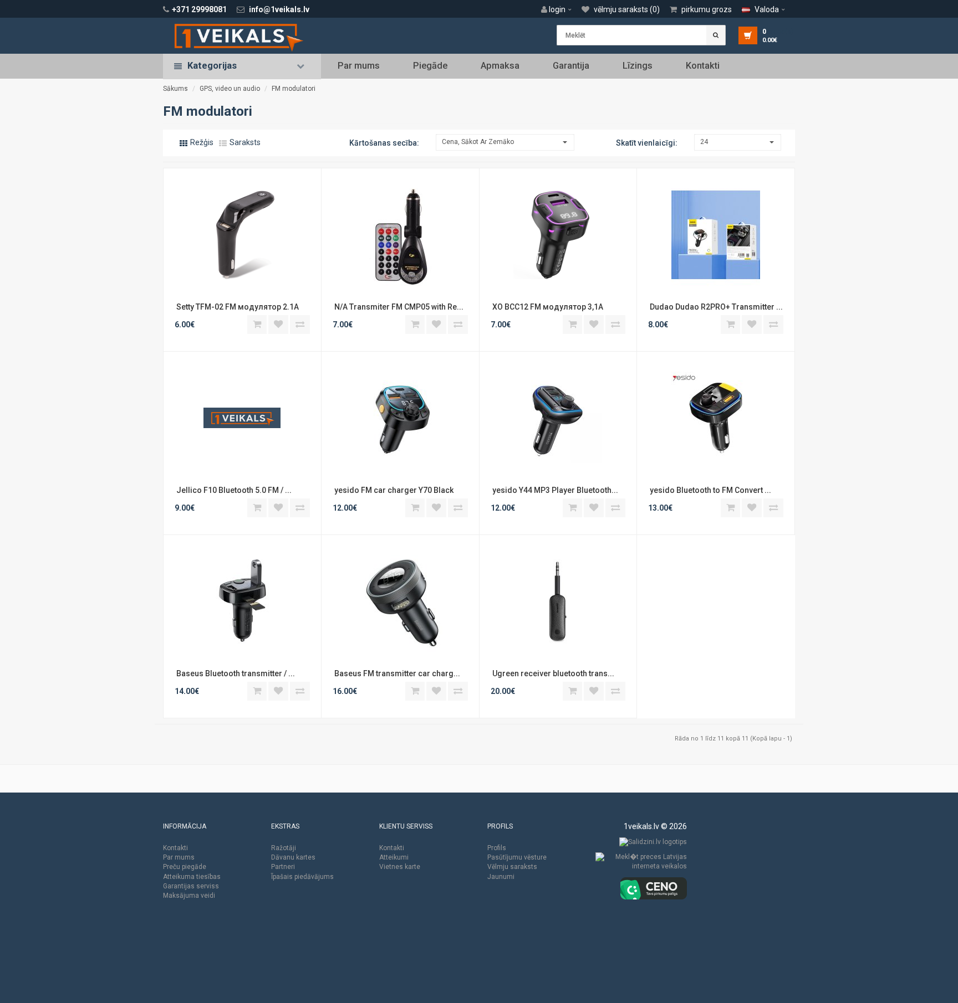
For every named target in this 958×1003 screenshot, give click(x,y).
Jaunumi (500, 877)
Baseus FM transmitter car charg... (396, 673)
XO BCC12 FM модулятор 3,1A (548, 306)
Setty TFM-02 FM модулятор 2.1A (237, 306)
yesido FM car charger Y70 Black (394, 490)
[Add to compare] (300, 324)
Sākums (175, 88)
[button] (559, 9)
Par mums (359, 65)
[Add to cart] (257, 324)
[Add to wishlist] (278, 324)
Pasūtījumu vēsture (517, 857)
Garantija (571, 65)
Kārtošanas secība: (384, 142)
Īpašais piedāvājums (302, 877)
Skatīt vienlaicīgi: (646, 142)
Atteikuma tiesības (192, 877)
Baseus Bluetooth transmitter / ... (235, 673)
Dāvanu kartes (293, 857)
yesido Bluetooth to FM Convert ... (709, 490)
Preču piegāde (184, 867)
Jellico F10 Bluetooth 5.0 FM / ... (233, 490)
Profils (496, 848)
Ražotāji (283, 848)
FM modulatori (293, 88)
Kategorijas (212, 65)
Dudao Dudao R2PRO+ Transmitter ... (715, 306)
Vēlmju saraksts (512, 867)
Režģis (200, 142)
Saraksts (244, 142)
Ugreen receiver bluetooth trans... (552, 673)
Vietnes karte (399, 867)
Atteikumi (394, 857)
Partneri (283, 867)
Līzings (638, 65)
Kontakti (703, 65)
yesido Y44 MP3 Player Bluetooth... (554, 490)
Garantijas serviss (191, 886)
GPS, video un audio (230, 88)
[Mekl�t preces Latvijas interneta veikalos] (641, 864)
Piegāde (430, 65)
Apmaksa (500, 65)
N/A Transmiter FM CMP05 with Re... (398, 306)
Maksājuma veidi (189, 895)
